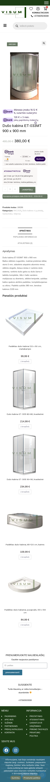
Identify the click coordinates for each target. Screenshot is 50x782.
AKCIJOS (17, 211)
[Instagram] (15, 750)
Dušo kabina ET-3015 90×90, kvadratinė (25, 479)
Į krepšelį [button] (25, 361)
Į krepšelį (27, 190)
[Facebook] (6, 750)
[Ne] (46, 769)
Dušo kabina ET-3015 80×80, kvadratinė (25, 414)
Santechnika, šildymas (11, 214)
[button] (44, 43)
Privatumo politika (32, 778)
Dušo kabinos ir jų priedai (32, 211)
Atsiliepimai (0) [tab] (25, 243)
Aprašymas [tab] (25, 231)
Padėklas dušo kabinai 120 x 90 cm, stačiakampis (25, 347)
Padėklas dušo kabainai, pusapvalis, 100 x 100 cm (25, 611)
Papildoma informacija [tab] (25, 237)
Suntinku (16, 778)
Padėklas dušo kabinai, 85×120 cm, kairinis (25, 544)
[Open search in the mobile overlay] (30, 26)
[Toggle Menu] (46, 2)
